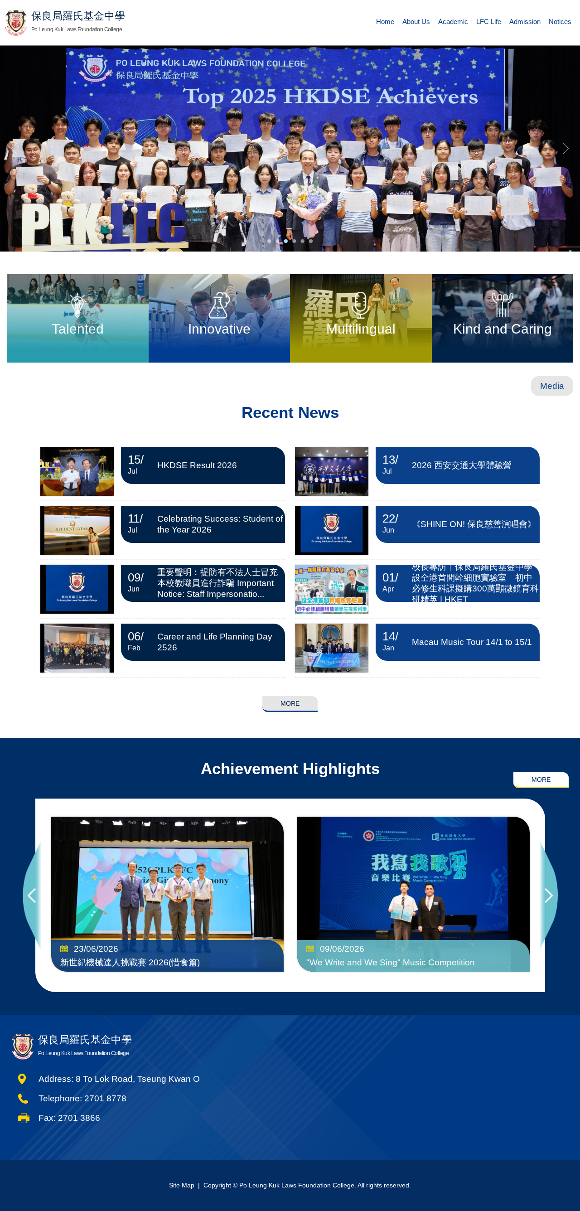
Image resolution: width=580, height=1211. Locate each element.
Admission (525, 21)
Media (552, 386)
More (290, 703)
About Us (416, 21)
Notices (560, 21)
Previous (32, 895)
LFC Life (488, 21)
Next (549, 895)
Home (385, 21)
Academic (453, 21)
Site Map (181, 1185)
